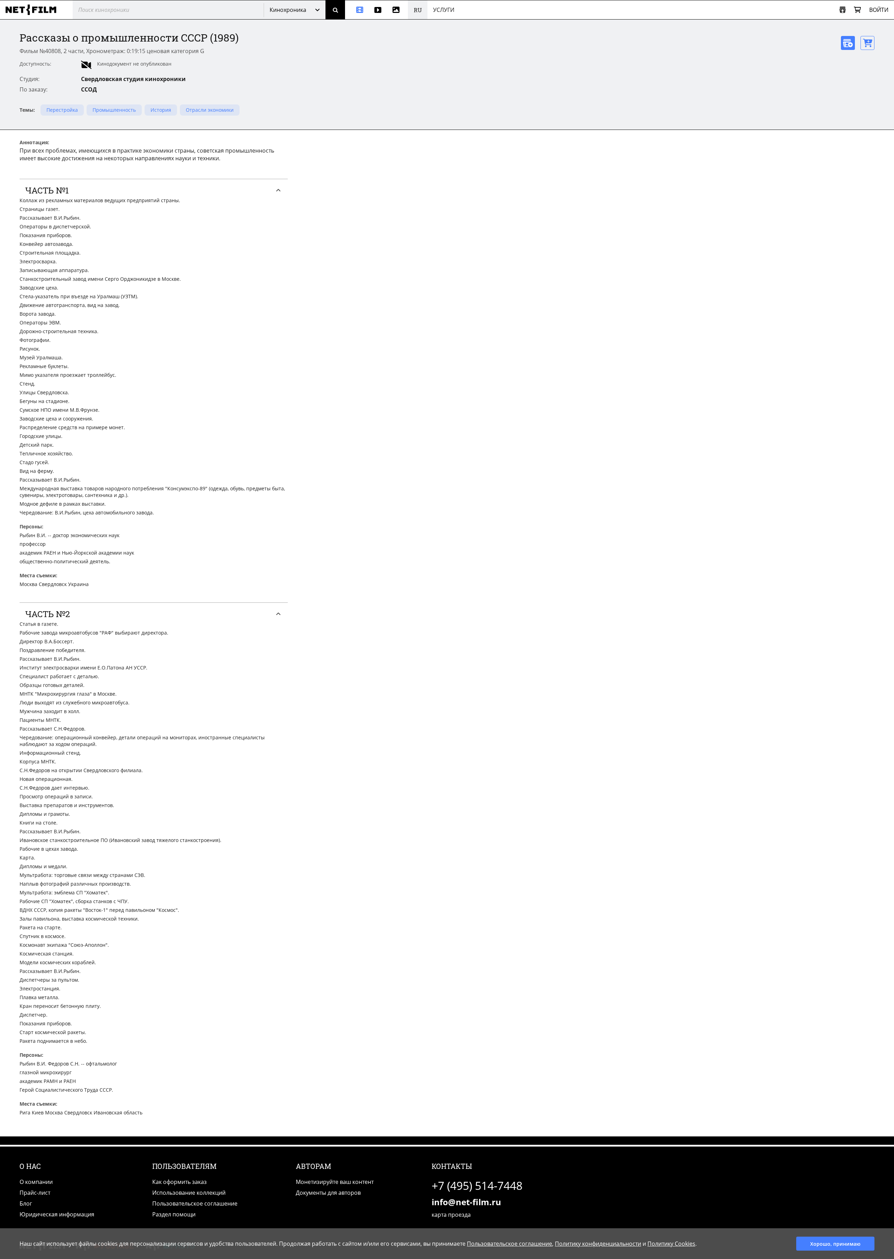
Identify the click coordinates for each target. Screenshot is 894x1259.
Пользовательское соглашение (194, 1203)
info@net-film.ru (466, 1202)
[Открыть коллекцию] (842, 10)
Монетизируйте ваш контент (335, 1182)
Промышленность (114, 110)
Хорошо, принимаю (835, 1243)
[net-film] (33, 10)
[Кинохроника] (357, 9)
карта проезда (451, 1214)
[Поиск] (335, 9)
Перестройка (62, 110)
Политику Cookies (671, 1243)
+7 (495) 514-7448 (477, 1185)
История (161, 110)
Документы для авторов (328, 1192)
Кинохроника (288, 10)
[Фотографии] (397, 9)
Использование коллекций (189, 1192)
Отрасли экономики (210, 110)
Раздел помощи (174, 1214)
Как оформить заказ (179, 1182)
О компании (36, 1182)
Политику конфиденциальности (598, 1243)
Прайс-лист (35, 1192)
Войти (878, 10)
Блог (26, 1203)
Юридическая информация (57, 1214)
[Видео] (378, 9)
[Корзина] (857, 10)
